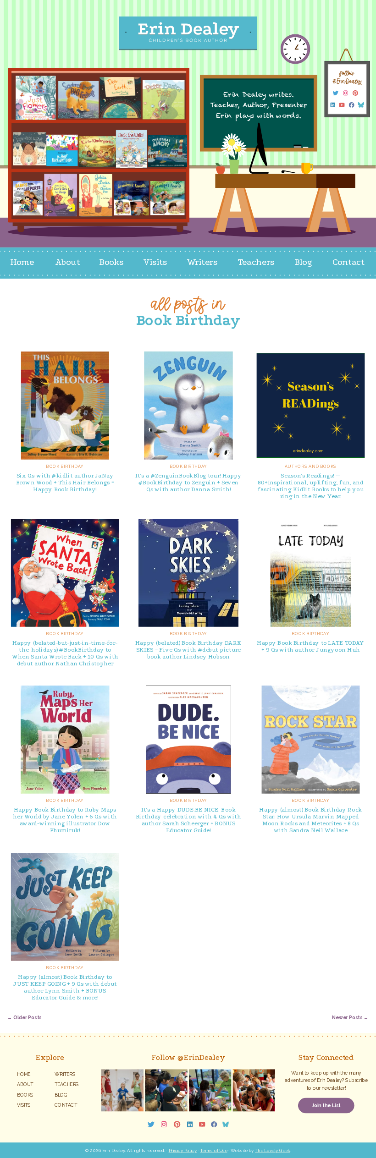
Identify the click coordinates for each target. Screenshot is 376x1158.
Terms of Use (213, 1150)
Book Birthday (65, 466)
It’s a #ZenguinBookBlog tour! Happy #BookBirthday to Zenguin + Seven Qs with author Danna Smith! (188, 482)
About (25, 1084)
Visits (23, 1105)
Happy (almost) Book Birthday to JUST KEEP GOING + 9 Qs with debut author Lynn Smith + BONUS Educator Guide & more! (64, 987)
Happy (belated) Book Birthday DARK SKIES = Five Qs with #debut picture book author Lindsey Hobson (188, 649)
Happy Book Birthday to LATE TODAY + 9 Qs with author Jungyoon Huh (310, 646)
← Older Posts (24, 1018)
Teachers (67, 1084)
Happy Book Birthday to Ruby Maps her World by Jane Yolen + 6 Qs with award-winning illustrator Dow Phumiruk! (65, 820)
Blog (61, 1095)
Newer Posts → (350, 1018)
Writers (65, 1074)
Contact (66, 1105)
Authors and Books (310, 466)
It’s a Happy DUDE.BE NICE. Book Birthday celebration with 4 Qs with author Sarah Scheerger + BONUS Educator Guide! (188, 820)
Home (23, 1074)
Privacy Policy (183, 1150)
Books (25, 1095)
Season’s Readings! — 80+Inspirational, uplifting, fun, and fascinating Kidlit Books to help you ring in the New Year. (311, 485)
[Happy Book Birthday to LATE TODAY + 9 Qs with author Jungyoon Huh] (311, 573)
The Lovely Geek (272, 1150)
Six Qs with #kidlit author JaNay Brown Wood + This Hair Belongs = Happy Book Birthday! (65, 482)
